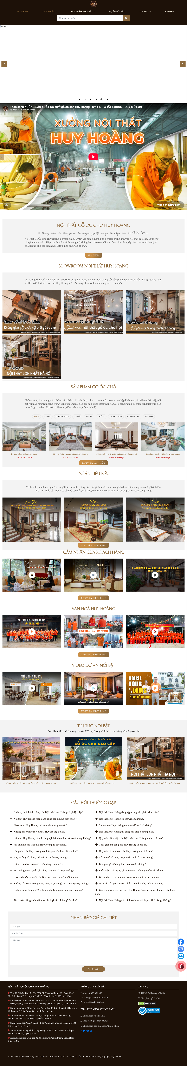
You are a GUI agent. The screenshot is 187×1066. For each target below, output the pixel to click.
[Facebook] (181, 941)
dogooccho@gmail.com (97, 997)
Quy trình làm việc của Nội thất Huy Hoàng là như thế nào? (131, 838)
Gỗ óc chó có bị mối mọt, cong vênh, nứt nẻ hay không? (129, 876)
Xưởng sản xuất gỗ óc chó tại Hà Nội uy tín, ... (93, 783)
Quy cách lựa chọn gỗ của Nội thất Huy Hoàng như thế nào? (46, 876)
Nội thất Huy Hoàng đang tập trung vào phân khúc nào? (129, 812)
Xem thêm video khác (93, 598)
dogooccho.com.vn (95, 1002)
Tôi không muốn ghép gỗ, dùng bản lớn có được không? (44, 870)
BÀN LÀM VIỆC (133, 416)
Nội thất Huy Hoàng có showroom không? (121, 818)
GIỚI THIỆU (48, 11)
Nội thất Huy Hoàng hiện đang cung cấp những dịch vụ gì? (45, 818)
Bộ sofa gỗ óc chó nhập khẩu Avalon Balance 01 (116, 454)
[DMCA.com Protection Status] (147, 1003)
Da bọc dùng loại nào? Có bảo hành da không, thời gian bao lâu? (48, 889)
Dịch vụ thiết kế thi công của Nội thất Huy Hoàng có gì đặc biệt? (48, 812)
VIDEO (168, 11)
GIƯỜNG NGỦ (116, 416)
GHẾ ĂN (101, 416)
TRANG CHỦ (21, 11)
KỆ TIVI (47, 416)
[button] (79, 99)
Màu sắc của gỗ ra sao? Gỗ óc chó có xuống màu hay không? (131, 883)
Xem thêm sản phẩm (93, 463)
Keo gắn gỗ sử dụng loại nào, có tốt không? (122, 864)
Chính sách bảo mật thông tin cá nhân (101, 1026)
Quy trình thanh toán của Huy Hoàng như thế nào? (126, 851)
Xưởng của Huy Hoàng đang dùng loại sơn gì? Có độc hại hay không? (51, 883)
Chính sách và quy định (94, 1015)
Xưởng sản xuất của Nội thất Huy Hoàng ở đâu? (39, 831)
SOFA (36, 416)
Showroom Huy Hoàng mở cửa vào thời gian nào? (40, 825)
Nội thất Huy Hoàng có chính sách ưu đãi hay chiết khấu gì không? (135, 900)
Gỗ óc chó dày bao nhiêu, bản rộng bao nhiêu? (38, 864)
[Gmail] (181, 948)
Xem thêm (93, 255)
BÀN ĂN (89, 416)
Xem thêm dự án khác (93, 545)
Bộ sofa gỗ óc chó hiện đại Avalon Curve (163, 454)
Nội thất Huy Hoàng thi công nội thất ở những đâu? (126, 831)
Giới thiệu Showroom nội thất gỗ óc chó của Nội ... (155, 783)
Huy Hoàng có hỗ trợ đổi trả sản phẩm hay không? (41, 857)
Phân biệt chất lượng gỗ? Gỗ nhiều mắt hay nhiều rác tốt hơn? (132, 870)
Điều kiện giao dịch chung (95, 1020)
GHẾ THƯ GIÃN (62, 416)
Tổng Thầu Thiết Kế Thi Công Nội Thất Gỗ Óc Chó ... (31, 783)
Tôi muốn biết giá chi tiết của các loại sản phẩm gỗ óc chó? (45, 900)
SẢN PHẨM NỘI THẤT (82, 11)
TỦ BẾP (77, 416)
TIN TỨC (144, 11)
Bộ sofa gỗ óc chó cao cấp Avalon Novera (70, 454)
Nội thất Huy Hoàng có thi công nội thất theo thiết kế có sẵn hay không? (52, 838)
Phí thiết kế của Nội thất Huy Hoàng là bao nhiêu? (40, 844)
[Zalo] (181, 956)
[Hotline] (181, 966)
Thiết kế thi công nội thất (153, 993)
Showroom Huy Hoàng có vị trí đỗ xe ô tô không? (126, 825)
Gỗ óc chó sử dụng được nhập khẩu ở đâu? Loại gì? (126, 857)
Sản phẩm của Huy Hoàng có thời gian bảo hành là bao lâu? (46, 851)
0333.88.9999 (95, 993)
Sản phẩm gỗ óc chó (150, 998)
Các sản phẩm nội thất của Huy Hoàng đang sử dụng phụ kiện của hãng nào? (135, 891)
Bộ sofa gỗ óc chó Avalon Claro (24, 454)
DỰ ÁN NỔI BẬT (117, 11)
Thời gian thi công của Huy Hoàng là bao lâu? (123, 844)
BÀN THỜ (149, 416)
